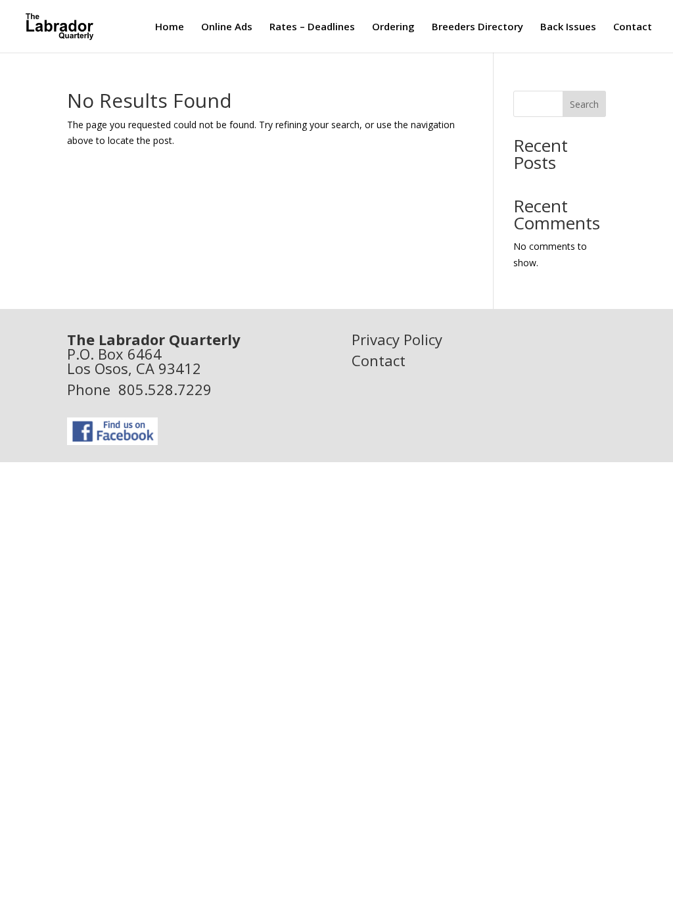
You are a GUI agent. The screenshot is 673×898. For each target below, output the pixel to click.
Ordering (393, 27)
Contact (632, 27)
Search (584, 104)
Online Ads (226, 27)
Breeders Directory (477, 27)
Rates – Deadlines (312, 27)
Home (169, 27)
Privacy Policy (397, 339)
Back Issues (568, 27)
